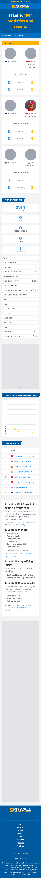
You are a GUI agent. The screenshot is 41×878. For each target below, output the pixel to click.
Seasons (20, 827)
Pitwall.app (24, 854)
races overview (14, 524)
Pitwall (4, 35)
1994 (24, 35)
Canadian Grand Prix (23, 472)
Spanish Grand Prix (22, 466)
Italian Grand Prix (22, 477)
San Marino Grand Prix (24, 456)
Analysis (20, 846)
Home (20, 824)
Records (20, 843)
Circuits (20, 840)
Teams (20, 836)
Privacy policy (20, 858)
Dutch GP (16, 1)
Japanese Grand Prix (23, 487)
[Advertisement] (20, 364)
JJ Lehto (18, 35)
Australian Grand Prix (23, 492)
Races (20, 830)
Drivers (10, 35)
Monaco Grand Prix (22, 461)
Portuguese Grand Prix (24, 482)
